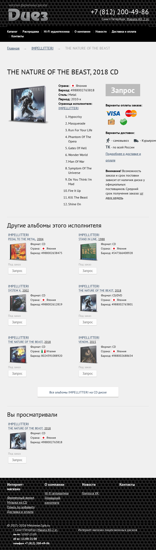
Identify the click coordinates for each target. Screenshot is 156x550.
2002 (18, 290)
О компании (82, 31)
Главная (13, 48)
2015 (87, 341)
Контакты (17, 36)
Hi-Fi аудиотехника (56, 31)
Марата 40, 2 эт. (138, 19)
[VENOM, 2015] (90, 355)
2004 (25, 239)
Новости (101, 31)
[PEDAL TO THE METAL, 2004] (19, 252)
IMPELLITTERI (42, 48)
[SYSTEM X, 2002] (19, 303)
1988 (92, 239)
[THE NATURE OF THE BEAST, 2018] (90, 303)
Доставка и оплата (124, 31)
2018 (100, 290)
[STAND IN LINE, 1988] (90, 252)
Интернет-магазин (15, 486)
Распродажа (31, 31)
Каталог (12, 31)
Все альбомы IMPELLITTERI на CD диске (78, 392)
